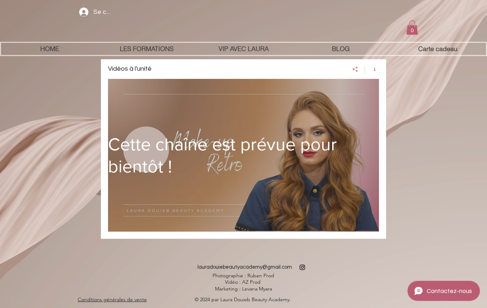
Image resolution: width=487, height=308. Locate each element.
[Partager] (355, 69)
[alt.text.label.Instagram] (302, 267)
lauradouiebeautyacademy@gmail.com (245, 267)
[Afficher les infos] (372, 69)
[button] (412, 27)
